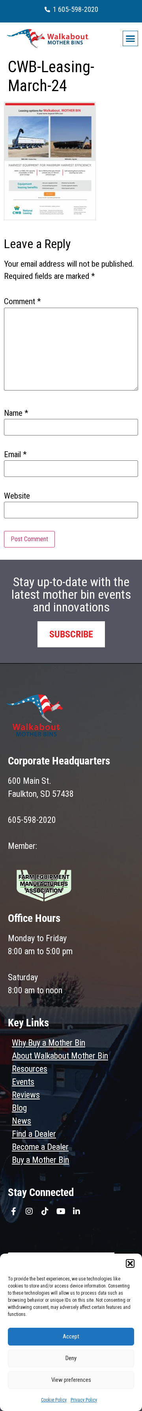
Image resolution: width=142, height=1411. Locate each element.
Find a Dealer (34, 1134)
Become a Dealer (40, 1147)
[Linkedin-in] (76, 1211)
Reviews (26, 1095)
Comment (22, 301)
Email (15, 454)
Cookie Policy (54, 1400)
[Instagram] (29, 1211)
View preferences (71, 1379)
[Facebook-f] (13, 1211)
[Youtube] (60, 1211)
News (21, 1121)
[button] (130, 1263)
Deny (71, 1358)
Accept (71, 1336)
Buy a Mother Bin (40, 1160)
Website (17, 496)
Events (23, 1082)
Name (16, 413)
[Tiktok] (44, 1211)
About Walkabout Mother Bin (60, 1056)
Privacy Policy (84, 1400)
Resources (29, 1069)
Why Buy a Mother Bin (48, 1043)
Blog (19, 1108)
